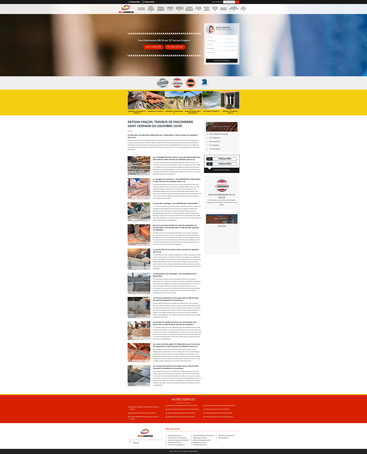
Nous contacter (153, 47)
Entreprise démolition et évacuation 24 (189, 9)
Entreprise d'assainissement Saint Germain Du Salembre (183, 405)
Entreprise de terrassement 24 (180, 9)
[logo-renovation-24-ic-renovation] (126, 9)
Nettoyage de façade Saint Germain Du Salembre (143, 413)
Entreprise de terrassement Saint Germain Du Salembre (220, 405)
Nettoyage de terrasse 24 (198, 9)
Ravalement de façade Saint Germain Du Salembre (181, 413)
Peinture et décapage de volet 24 (207, 9)
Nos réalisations (175, 47)
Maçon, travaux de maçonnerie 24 (151, 9)
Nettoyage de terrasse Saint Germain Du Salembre (218, 413)
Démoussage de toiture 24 (141, 9)
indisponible (135, 2)
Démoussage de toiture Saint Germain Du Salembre (219, 416)
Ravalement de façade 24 (223, 9)
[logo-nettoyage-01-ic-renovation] (145, 433)
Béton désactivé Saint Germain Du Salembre (217, 409)
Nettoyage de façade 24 (215, 9)
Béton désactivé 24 (243, 9)
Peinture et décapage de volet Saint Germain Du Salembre (183, 409)
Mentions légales (193, 451)
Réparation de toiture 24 (170, 9)
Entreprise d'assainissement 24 (233, 9)
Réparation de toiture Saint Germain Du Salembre (181, 416)
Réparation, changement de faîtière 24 (160, 9)
